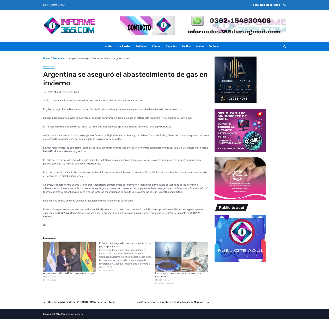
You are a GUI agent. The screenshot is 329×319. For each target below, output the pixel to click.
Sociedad (214, 46)
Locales (108, 46)
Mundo (200, 46)
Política (186, 46)
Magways (78, 314)
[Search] (284, 5)
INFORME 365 (54, 91)
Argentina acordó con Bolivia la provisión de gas (69, 273)
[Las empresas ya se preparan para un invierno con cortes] (181, 257)
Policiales (141, 46)
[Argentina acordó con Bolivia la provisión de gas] (69, 257)
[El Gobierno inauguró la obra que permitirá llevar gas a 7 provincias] (127, 257)
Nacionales (124, 46)
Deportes (171, 46)
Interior (156, 46)
